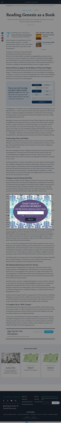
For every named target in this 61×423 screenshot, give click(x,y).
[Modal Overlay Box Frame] (30, 211)
